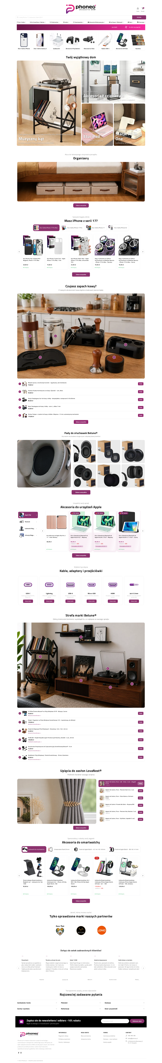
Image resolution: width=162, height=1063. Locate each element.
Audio (66, 22)
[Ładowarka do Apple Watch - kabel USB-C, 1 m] (81, 867)
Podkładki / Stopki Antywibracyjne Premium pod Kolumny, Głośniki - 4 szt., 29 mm (51, 738)
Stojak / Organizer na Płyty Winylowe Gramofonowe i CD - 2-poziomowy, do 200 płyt (51, 720)
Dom (130, 22)
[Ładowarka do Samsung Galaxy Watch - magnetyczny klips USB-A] (128, 867)
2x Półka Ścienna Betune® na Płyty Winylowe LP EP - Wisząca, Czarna (47, 711)
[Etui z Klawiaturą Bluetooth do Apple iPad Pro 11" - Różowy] (56, 522)
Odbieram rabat (137, 1021)
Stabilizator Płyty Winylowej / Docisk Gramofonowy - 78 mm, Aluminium (48, 755)
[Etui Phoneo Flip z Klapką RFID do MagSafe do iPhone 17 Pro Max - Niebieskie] (128, 245)
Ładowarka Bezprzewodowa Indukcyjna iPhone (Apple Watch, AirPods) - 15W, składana (32, 882)
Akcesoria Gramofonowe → (34, 715)
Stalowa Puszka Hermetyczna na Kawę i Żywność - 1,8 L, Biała (45, 390)
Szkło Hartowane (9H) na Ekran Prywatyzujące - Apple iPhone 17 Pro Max (80, 260)
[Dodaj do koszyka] (41, 253)
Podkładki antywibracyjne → (35, 742)
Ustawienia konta (86, 1039)
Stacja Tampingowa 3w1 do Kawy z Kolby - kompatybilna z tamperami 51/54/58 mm (51, 398)
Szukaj (139, 17)
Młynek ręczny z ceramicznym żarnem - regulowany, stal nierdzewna (47, 383)
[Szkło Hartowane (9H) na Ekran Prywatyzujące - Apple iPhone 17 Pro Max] (81, 245)
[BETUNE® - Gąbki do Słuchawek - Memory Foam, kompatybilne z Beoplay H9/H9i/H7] (133, 451)
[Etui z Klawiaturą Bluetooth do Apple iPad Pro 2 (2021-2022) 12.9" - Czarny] (129, 522)
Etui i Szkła (21, 22)
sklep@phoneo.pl (133, 1038)
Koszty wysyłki (107, 1042)
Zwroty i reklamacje (64, 1042)
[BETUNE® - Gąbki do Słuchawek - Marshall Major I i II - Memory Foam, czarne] (108, 451)
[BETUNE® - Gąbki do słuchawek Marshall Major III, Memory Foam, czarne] (133, 475)
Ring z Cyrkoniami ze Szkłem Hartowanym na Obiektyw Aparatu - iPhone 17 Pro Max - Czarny (32, 260)
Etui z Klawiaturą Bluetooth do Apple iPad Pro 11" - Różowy (55, 536)
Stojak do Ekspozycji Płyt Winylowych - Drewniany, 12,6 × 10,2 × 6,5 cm (48, 729)
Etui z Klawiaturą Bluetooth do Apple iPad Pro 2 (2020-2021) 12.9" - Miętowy (104, 537)
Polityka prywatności (64, 1039)
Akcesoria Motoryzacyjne (96, 22)
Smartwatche (78, 22)
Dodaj (140, 384)
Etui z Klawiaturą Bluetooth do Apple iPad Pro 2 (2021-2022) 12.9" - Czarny (128, 537)
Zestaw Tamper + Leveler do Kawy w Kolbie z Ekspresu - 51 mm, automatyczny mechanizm (53, 414)
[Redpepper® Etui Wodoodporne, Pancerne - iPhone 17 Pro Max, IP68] (57, 245)
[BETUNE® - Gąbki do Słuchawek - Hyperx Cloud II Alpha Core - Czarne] (84, 451)
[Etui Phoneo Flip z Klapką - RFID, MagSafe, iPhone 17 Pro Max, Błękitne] (105, 245)
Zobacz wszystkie (81, 205)
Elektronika (54, 22)
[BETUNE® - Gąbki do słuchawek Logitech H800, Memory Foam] (108, 475)
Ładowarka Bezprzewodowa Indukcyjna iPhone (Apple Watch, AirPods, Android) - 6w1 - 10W (56, 882)
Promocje (141, 22)
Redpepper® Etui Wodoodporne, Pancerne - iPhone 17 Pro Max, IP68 (56, 260)
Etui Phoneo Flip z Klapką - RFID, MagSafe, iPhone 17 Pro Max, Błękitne (104, 260)
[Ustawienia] (138, 9)
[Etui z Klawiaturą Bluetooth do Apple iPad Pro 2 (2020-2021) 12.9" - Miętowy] (104, 522)
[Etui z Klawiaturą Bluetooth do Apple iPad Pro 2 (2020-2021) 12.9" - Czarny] (80, 522)
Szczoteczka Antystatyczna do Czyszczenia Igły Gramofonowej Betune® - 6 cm (50, 746)
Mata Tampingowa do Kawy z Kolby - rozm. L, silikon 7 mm (44, 406)
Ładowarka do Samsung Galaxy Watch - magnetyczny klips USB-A (128, 881)
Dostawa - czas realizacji (110, 1039)
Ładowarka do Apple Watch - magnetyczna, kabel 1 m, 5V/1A (103, 881)
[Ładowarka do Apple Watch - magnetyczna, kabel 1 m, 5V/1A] (105, 867)
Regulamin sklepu (63, 1036)
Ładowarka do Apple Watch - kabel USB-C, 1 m (80, 881)
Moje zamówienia (86, 1036)
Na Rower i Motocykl (116, 22)
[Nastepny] (143, 252)
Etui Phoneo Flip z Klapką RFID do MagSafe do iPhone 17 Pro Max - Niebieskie (128, 260)
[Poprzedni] (19, 252)
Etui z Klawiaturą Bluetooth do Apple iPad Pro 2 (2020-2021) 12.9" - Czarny (80, 537)
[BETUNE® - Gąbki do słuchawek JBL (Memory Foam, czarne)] (84, 475)
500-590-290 (131, 1035)
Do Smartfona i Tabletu (37, 22)
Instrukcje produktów (109, 1036)
